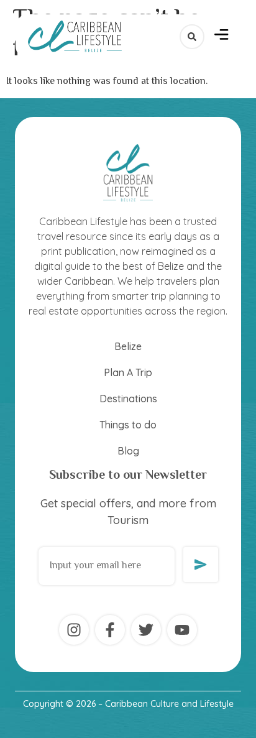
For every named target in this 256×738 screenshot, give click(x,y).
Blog (128, 451)
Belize (128, 346)
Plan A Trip (128, 372)
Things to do (128, 424)
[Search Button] (192, 36)
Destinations (128, 398)
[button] (221, 36)
